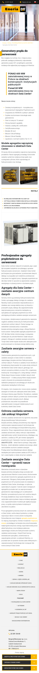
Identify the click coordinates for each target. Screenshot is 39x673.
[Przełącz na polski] (35, 2)
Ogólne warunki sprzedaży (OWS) (21, 583)
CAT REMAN (21, 605)
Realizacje (21, 568)
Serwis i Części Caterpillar (20, 579)
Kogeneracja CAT (20, 609)
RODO (21, 594)
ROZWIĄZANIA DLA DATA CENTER (22, 43)
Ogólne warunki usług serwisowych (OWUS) (21, 587)
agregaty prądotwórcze (29, 518)
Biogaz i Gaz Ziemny (21, 617)
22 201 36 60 (9, 2)
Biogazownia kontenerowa (21, 620)
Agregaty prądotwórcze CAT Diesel (21, 613)
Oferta (9, 43)
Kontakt (21, 564)
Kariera (20, 575)
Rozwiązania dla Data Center (21, 602)
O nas (21, 560)
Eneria (4, 43)
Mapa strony (21, 590)
